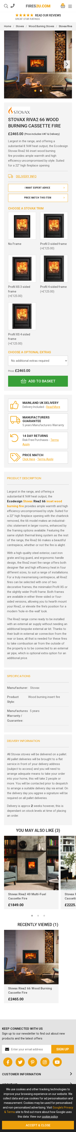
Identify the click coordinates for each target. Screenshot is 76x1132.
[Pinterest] (32, 1062)
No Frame (14, 243)
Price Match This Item (37, 197)
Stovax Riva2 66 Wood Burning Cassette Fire (30, 990)
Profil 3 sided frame (53, 246)
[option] (31, 874)
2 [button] (38, 916)
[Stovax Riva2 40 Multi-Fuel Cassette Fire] (31, 863)
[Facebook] (7, 1062)
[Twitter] (20, 1062)
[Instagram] (44, 1062)
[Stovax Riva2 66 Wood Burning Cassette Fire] (31, 957)
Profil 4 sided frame (53, 289)
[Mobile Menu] (70, 6)
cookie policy (50, 1116)
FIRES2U (38, 6)
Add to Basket (42, 381)
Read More (53, 407)
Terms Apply (45, 459)
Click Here (28, 459)
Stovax (28, 501)
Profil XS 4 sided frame (19, 339)
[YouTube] (57, 1062)
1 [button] (32, 916)
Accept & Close (38, 1125)
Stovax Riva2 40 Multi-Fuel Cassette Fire (27, 896)
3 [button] (44, 916)
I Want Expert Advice (37, 187)
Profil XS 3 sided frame (19, 291)
